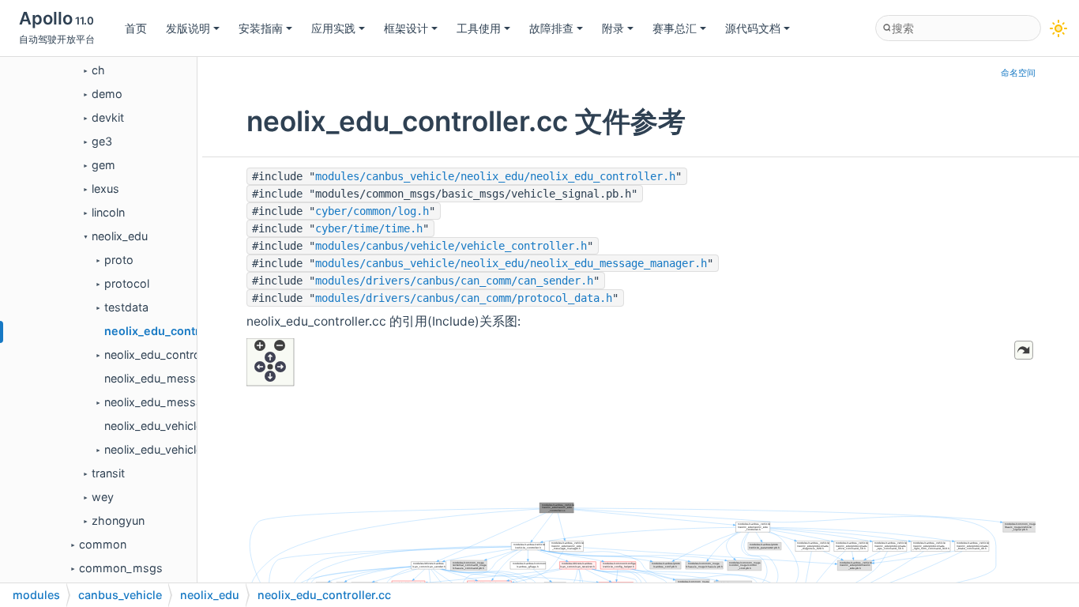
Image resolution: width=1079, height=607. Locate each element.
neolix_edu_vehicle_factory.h (180, 449)
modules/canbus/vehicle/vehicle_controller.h (451, 245)
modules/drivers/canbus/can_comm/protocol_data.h (463, 298)
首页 (136, 28)
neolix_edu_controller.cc (172, 330)
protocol (126, 283)
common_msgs (121, 568)
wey (103, 496)
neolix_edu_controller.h (164, 354)
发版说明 (188, 28)
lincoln (108, 212)
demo (107, 93)
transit (108, 473)
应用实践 (333, 28)
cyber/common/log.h (372, 211)
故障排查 (551, 28)
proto (118, 259)
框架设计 (406, 28)
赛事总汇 (674, 28)
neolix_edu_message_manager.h (191, 402)
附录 (613, 28)
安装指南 (261, 28)
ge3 (102, 141)
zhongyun (118, 520)
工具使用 (479, 28)
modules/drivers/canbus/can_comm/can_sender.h (454, 280)
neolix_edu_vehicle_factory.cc (182, 425)
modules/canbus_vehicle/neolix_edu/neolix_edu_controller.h (495, 176)
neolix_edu (120, 236)
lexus (105, 188)
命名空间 (1018, 73)
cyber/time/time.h (369, 228)
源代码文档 (752, 28)
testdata (126, 307)
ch (98, 70)
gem (103, 165)
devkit (108, 117)
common (102, 544)
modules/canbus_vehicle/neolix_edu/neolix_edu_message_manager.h (511, 263)
